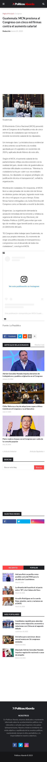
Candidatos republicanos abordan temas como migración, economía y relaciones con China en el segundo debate (29, 625)
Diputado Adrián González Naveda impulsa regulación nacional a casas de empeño (29, 652)
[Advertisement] (23, 59)
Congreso (18, 14)
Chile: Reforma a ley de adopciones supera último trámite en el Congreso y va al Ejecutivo (22, 407)
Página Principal (8, 14)
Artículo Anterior (10, 451)
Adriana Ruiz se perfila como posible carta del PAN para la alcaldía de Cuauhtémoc (27, 576)
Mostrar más (39, 345)
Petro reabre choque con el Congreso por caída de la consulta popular (23, 440)
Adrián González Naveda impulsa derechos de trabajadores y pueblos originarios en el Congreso (23, 374)
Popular (34, 568)
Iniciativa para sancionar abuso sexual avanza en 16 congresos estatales (27, 639)
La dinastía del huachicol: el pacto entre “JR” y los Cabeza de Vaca (28, 588)
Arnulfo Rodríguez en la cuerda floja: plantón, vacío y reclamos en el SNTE (29, 601)
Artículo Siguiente (36, 451)
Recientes (13, 568)
